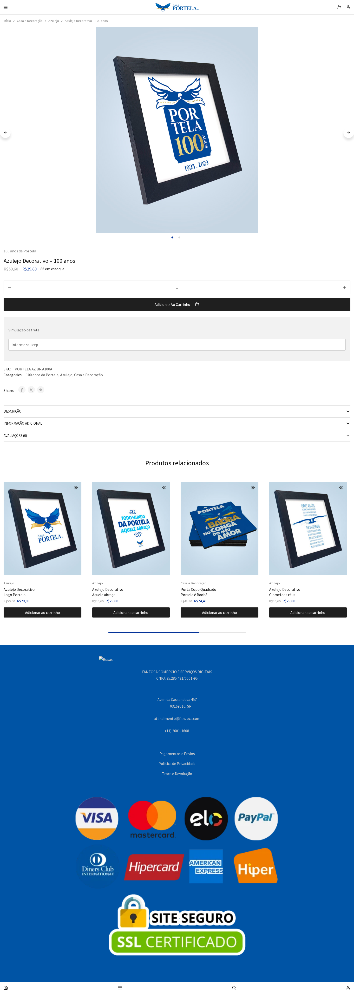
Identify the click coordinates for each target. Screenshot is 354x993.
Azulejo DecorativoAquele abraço (107, 592)
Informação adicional (23, 423)
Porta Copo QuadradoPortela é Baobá (198, 592)
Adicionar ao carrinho (173, 304)
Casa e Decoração (30, 21)
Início (7, 21)
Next (348, 132)
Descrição (12, 411)
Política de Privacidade (177, 763)
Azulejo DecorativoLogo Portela (19, 592)
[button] (42, 612)
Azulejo (53, 21)
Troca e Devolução (177, 773)
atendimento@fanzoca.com (177, 718)
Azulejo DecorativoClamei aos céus (284, 592)
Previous (5, 132)
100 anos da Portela (20, 251)
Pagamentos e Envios (177, 753)
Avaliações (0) (15, 435)
